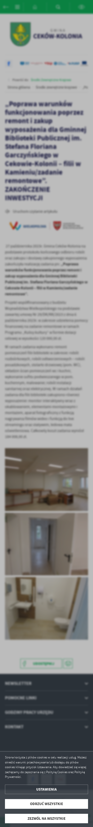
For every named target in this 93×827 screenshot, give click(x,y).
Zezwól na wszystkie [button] (46, 818)
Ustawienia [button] (46, 789)
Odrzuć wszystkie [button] (46, 803)
